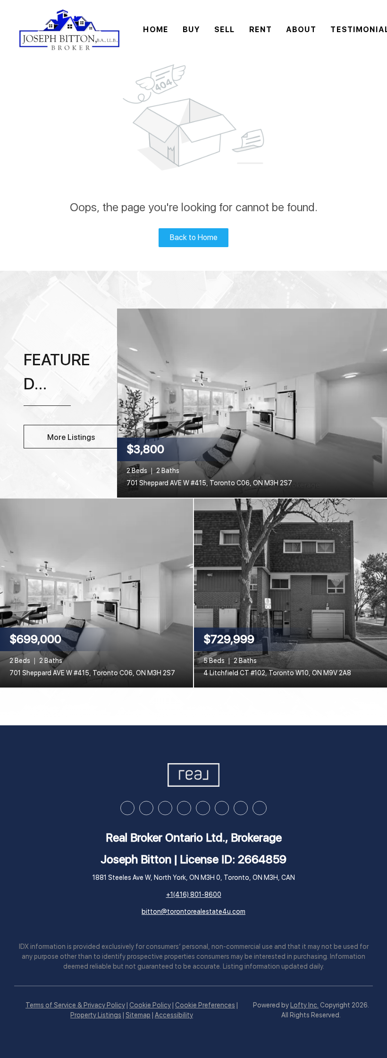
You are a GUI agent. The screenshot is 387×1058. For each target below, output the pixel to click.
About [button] (301, 29)
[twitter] (165, 808)
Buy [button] (191, 29)
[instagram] (184, 808)
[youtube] (203, 808)
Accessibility (174, 1015)
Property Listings (95, 1015)
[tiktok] (222, 808)
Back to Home (194, 237)
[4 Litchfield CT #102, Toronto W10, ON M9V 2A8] (290, 592)
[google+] (259, 808)
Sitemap (138, 1015)
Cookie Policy (150, 1005)
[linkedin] (146, 808)
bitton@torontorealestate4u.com (193, 911)
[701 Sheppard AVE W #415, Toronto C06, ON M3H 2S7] (252, 402)
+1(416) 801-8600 (193, 894)
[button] (69, 29)
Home (155, 29)
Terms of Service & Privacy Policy (75, 1005)
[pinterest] (241, 808)
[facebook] (127, 808)
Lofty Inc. (304, 1005)
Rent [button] (260, 29)
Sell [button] (224, 29)
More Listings (71, 437)
